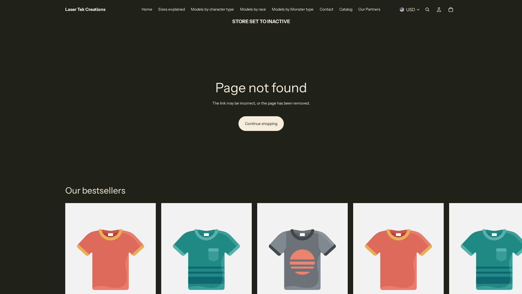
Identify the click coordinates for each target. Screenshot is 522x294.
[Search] (427, 10)
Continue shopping (261, 123)
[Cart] (451, 10)
